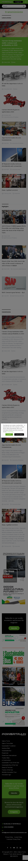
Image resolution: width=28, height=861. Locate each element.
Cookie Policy (10, 431)
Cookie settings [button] (19, 434)
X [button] (24, 425)
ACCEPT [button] (9, 434)
